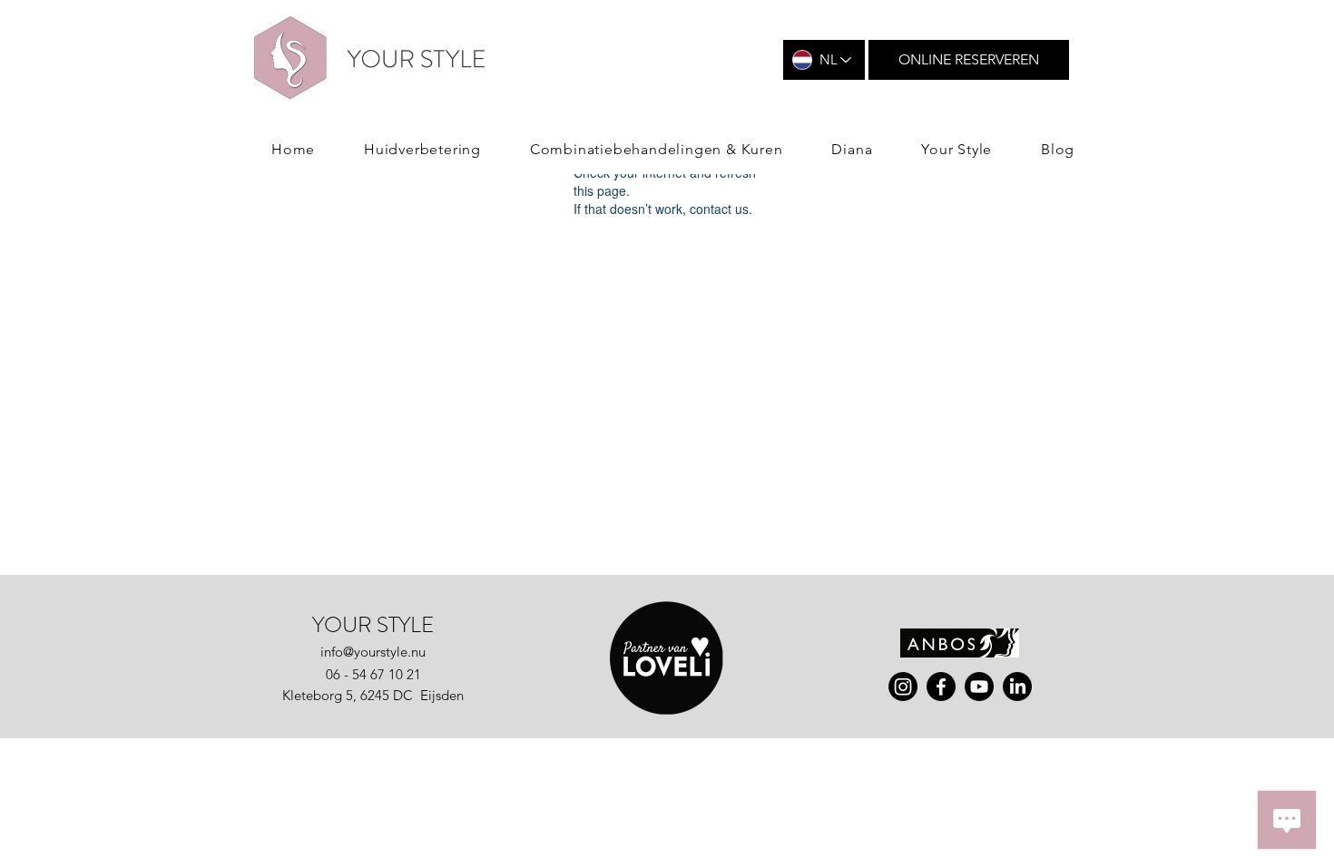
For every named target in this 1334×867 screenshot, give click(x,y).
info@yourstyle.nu (373, 651)
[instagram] (902, 686)
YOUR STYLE (373, 624)
